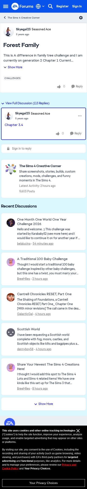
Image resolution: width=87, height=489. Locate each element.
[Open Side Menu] (5, 6)
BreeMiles (23, 279)
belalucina (23, 243)
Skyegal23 (23, 29)
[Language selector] (40, 6)
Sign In (77, 6)
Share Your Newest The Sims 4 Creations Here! (48, 366)
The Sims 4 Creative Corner (24, 17)
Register (62, 6)
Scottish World (28, 329)
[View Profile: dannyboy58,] (11, 332)
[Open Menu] (81, 18)
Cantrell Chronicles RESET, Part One (44, 294)
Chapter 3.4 (14, 125)
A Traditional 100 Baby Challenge (42, 259)
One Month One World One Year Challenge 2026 (42, 221)
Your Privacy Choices (43, 483)
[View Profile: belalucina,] (11, 222)
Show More (15, 67)
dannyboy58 (25, 349)
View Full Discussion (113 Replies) (27, 103)
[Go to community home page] (22, 6)
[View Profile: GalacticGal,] (11, 297)
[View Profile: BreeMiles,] (11, 262)
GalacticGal (25, 314)
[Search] (50, 6)
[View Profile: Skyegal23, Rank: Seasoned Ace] (8, 31)
